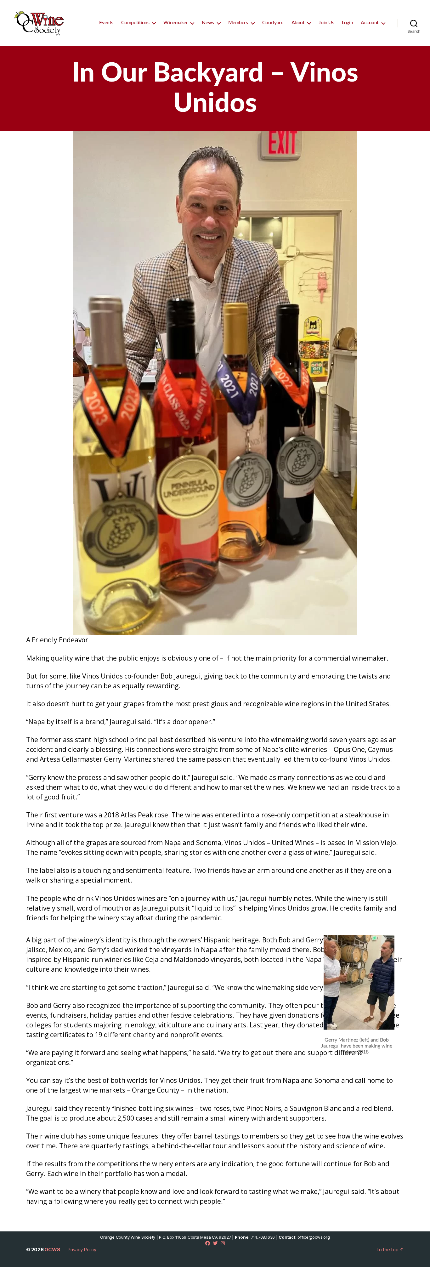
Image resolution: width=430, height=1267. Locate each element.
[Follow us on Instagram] (223, 1243)
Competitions (135, 22)
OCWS (52, 1250)
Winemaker (175, 22)
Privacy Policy (81, 1250)
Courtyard (273, 22)
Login (347, 22)
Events (106, 22)
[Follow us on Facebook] (207, 1243)
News (208, 22)
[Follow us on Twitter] (215, 1243)
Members (238, 22)
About (298, 22)
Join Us (326, 22)
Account (370, 22)
